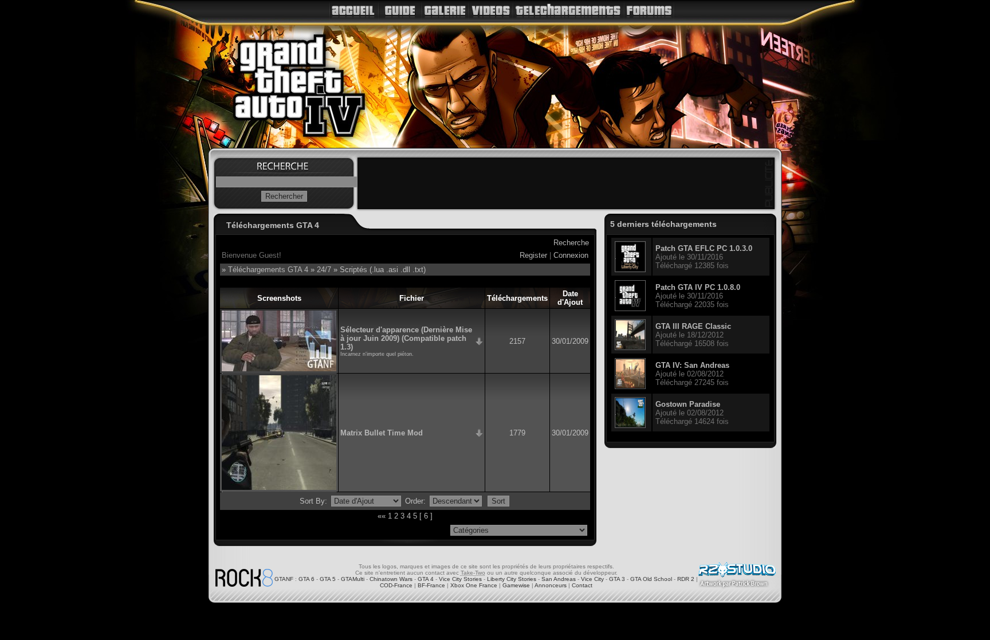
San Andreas (558, 579)
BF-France (431, 585)
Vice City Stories (460, 579)
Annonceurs (551, 585)
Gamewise (516, 585)
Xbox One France (473, 585)
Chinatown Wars (391, 579)
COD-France (396, 585)
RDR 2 (685, 579)
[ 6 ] (426, 516)
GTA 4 (426, 579)
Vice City (592, 579)
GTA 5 (328, 579)
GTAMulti (352, 579)
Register (533, 255)
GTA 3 (617, 579)
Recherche (571, 242)
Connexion (570, 255)
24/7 (324, 269)
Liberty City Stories (511, 579)
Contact (582, 585)
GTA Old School (651, 579)
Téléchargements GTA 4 (268, 269)
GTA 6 (306, 579)
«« (382, 516)
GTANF (283, 579)
